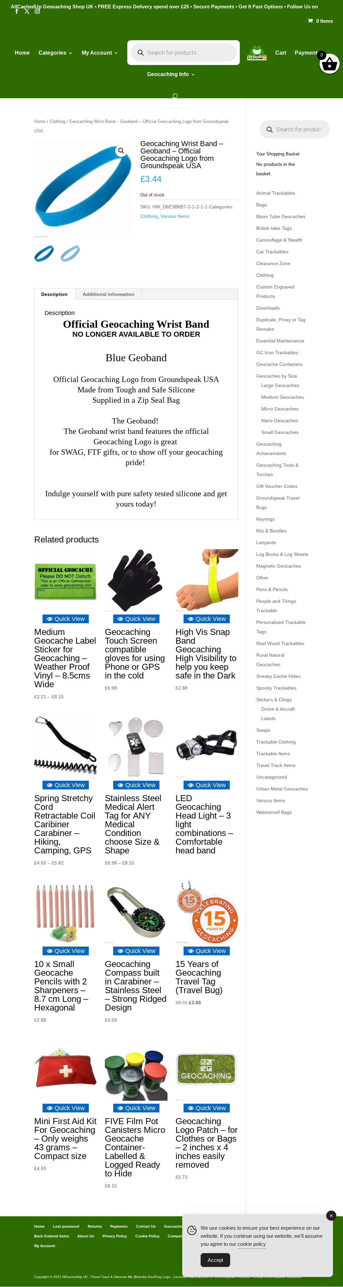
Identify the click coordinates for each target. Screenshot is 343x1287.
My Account (97, 53)
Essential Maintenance (280, 340)
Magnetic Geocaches (278, 566)
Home (22, 53)
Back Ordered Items (51, 1236)
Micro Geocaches (279, 408)
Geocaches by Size (276, 376)
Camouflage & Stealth (279, 240)
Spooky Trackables (276, 688)
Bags (261, 204)
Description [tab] (54, 294)
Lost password (66, 1226)
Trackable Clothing (276, 742)
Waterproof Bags (274, 812)
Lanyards (266, 542)
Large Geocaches (280, 385)
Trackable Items (273, 753)
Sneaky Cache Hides (278, 676)
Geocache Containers (279, 364)
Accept (215, 1260)
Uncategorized (271, 777)
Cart (280, 53)
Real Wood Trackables (280, 643)
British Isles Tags (274, 228)
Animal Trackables (275, 193)
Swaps (263, 730)
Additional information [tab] (108, 294)
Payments (307, 53)
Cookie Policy (147, 1236)
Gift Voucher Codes (276, 486)
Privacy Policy (114, 1236)
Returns (95, 1226)
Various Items (174, 216)
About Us (85, 1236)
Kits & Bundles (271, 530)
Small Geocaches (279, 432)
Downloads (268, 308)
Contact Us (146, 1226)
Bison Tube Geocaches (280, 216)
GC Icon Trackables (277, 352)
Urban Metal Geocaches (282, 788)
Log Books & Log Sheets (282, 554)
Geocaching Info (179, 1226)
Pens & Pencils (272, 589)
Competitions (180, 1236)
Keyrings (265, 519)
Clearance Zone (273, 263)
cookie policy (251, 1244)
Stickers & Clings (274, 699)
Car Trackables (272, 251)
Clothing (57, 121)
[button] (121, 151)
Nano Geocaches (279, 420)
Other (262, 577)
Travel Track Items (275, 765)
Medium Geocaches (282, 397)
